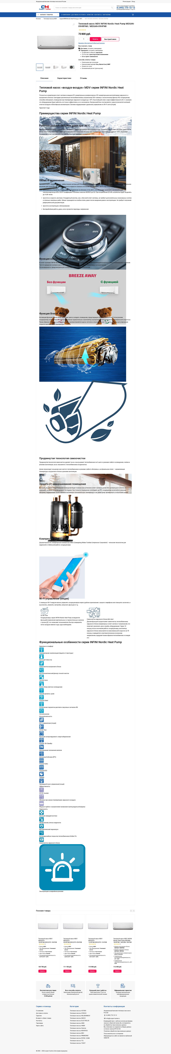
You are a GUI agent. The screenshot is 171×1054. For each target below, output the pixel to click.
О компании (39, 1010)
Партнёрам (39, 1023)
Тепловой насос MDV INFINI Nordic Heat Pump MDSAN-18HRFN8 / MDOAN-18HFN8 (122, 940)
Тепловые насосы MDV (50, 18)
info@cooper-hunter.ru (113, 1018)
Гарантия (39, 1015)
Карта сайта (39, 1025)
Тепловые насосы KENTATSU (79, 1030)
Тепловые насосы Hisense (78, 1028)
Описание (44, 78)
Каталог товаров (46, 15)
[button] (133, 14)
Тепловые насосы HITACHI (78, 1013)
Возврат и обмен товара (43, 1018)
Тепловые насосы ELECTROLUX (79, 1020)
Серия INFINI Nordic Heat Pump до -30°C (71, 18)
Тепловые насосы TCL (77, 1040)
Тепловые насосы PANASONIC (79, 1035)
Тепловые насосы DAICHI (78, 1018)
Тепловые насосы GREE (77, 1023)
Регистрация (126, 1)
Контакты (39, 1020)
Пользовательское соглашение (113, 1033)
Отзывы (83, 78)
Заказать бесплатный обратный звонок (91, 43)
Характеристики (64, 78)
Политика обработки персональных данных (117, 1031)
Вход (133, 1)
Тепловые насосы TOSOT (78, 1043)
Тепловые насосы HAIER (77, 1025)
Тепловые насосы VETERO (78, 1010)
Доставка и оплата (42, 1013)
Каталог (38, 18)
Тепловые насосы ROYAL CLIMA (80, 1038)
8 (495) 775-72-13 (126, 7)
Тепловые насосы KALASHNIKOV (80, 1015)
